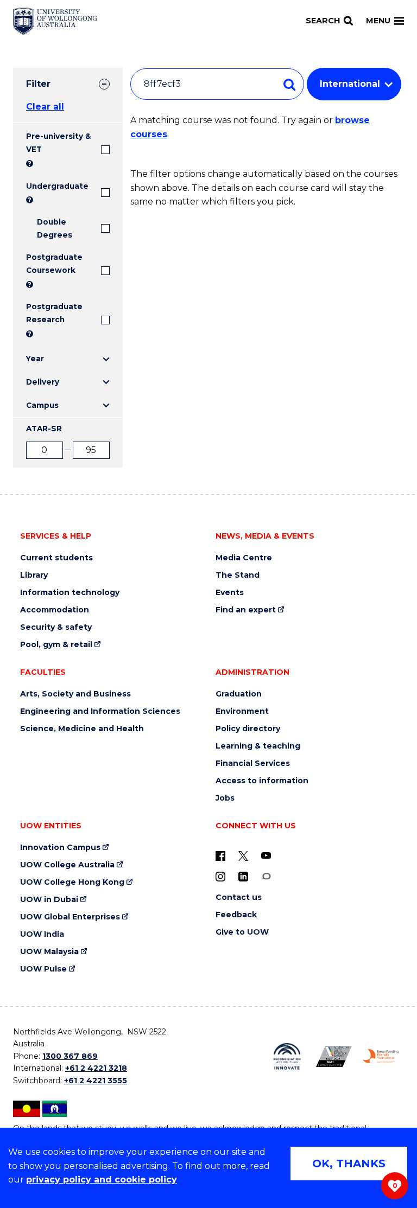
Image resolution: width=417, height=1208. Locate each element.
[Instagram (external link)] (220, 876)
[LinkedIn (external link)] (243, 876)
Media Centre (244, 558)
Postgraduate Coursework (54, 263)
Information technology (69, 592)
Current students (56, 558)
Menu (378, 20)
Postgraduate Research (54, 313)
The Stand (238, 575)
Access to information (262, 780)
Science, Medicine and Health (82, 728)
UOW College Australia (67, 865)
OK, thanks (349, 1163)
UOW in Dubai (49, 899)
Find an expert (246, 610)
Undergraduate (57, 186)
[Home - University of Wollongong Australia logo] (55, 21)
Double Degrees (54, 228)
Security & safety (56, 627)
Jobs (225, 798)
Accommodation (54, 610)
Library (34, 575)
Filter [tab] (38, 84)
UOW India (42, 934)
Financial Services (253, 763)
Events (230, 592)
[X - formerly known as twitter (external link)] (243, 855)
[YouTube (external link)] (266, 855)
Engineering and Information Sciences (100, 711)
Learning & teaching (258, 746)
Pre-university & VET (58, 143)
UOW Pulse (43, 969)
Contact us (239, 897)
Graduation (239, 694)
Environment (242, 711)
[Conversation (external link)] (266, 876)
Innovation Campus (60, 847)
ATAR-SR (44, 428)
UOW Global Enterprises (70, 917)
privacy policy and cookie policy (101, 1179)
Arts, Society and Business (75, 694)
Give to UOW (242, 932)
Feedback (236, 914)
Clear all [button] (45, 106)
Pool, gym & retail (56, 644)
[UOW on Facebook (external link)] (220, 855)
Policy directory (248, 728)
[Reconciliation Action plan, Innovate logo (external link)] (287, 1056)
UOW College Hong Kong (72, 882)
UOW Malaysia (49, 951)
